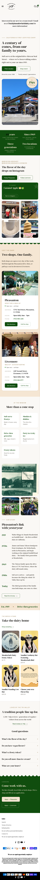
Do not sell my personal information (12, 831)
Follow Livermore (25, 178)
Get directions (11, 324)
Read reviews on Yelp (20, 724)
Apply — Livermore (10, 805)
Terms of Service (6, 825)
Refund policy (6, 828)
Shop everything (8, 627)
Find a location (9, 69)
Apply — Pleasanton (11, 799)
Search (4, 822)
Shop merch (24, 69)
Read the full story (10, 596)
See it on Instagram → (11, 196)
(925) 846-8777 (18, 380)
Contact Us (5, 834)
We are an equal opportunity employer (13, 837)
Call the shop (24, 324)
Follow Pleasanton (9, 178)
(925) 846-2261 (18, 319)
